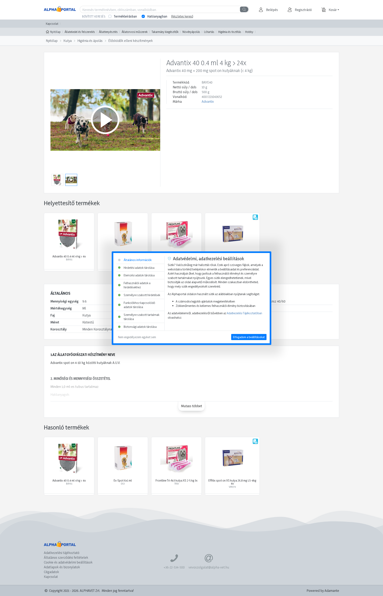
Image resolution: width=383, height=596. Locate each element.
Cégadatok (51, 572)
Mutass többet (191, 406)
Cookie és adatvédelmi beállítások (68, 562)
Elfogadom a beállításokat (249, 337)
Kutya (67, 40)
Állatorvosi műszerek (135, 32)
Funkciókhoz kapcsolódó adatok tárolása (139, 305)
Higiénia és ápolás (90, 40)
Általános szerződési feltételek (66, 557)
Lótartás (209, 32)
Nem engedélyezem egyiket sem (137, 337)
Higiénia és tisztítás (229, 32)
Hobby (249, 32)
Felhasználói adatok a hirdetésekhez (137, 285)
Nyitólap (55, 32)
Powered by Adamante (323, 590)
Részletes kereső (182, 16)
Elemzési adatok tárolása (139, 275)
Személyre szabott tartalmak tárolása (141, 317)
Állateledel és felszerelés (80, 32)
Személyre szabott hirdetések (142, 295)
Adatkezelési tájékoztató (61, 553)
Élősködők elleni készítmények (130, 40)
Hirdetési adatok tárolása (139, 267)
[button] (271, 10)
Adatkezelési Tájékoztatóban (244, 313)
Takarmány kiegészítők (165, 32)
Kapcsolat (52, 24)
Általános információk (138, 260)
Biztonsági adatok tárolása (140, 326)
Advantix (208, 101)
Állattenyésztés (108, 32)
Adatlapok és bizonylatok (62, 567)
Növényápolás (191, 32)
